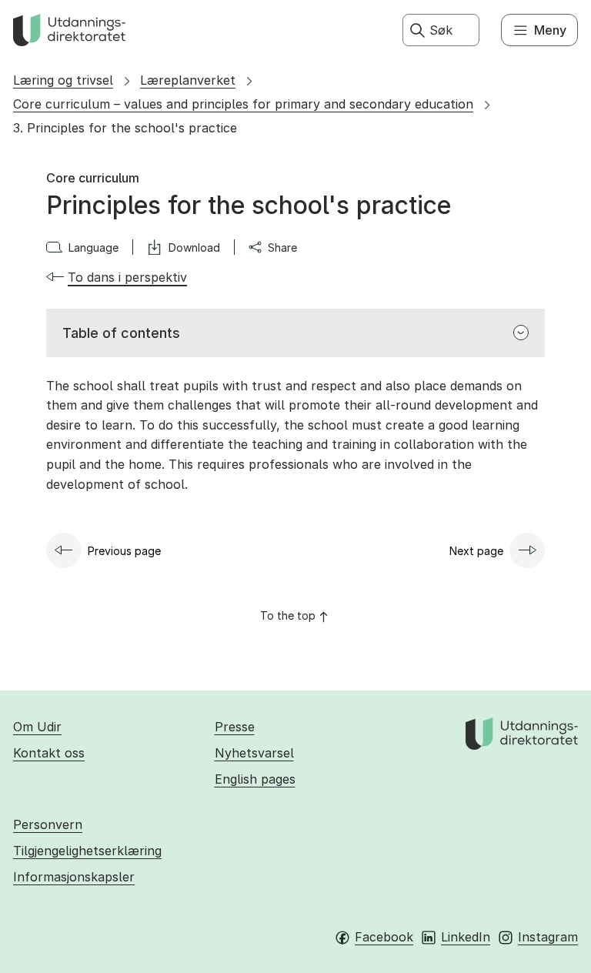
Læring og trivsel (63, 80)
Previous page (124, 550)
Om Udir (37, 726)
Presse (235, 726)
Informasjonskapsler (74, 876)
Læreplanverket (187, 80)
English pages (255, 779)
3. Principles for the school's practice (125, 127)
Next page (476, 550)
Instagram (548, 937)
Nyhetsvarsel (254, 753)
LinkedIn (465, 937)
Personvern (47, 824)
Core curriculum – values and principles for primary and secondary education (243, 104)
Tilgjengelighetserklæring (87, 850)
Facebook (384, 937)
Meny (550, 30)
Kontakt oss (49, 753)
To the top (288, 615)
